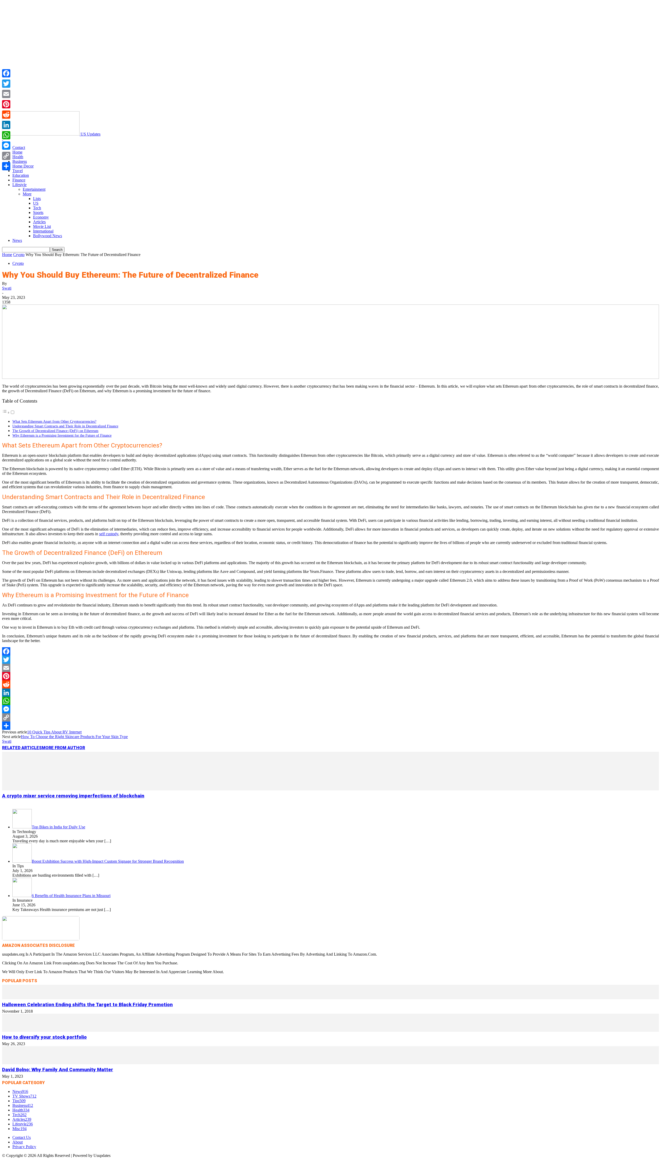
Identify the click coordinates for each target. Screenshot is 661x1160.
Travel (17, 171)
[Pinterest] (330, 676)
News (17, 240)
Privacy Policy (24, 1147)
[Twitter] (330, 659)
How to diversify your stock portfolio (44, 1037)
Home (17, 152)
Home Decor (23, 166)
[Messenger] (330, 709)
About (17, 1142)
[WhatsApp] (330, 701)
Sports (38, 212)
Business (19, 161)
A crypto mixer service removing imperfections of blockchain (73, 796)
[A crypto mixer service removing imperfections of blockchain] (330, 789)
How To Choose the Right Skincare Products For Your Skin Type (74, 736)
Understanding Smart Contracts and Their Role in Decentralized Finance (65, 426)
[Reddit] (330, 684)
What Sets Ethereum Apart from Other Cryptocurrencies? (54, 421)
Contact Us (21, 1137)
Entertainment (34, 189)
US (35, 203)
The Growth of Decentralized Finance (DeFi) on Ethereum (55, 431)
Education (20, 175)
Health (17, 157)
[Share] (330, 726)
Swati (6, 288)
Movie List (42, 226)
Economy (41, 217)
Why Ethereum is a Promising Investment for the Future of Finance (62, 435)
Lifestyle (19, 184)
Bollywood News (47, 236)
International (43, 231)
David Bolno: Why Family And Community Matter (57, 1070)
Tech (37, 208)
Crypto (19, 254)
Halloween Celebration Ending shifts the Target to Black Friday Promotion (87, 1004)
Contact (18, 147)
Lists (37, 198)
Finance (18, 180)
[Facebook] (330, 651)
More (27, 194)
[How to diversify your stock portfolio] (330, 1030)
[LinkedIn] (330, 693)
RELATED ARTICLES (22, 747)
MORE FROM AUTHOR (63, 747)
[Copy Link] (330, 717)
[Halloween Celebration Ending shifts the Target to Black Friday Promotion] (330, 998)
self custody (108, 534)
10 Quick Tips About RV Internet (54, 732)
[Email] (330, 668)
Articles (39, 222)
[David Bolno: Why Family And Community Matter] (330, 1063)
